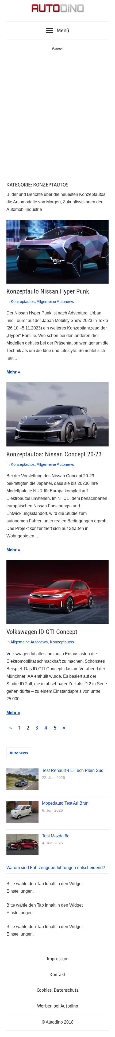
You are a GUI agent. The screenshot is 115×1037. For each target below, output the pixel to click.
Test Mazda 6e (56, 836)
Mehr (11, 372)
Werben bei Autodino (57, 1006)
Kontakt (57, 974)
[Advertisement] (57, 112)
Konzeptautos (23, 301)
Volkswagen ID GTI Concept (41, 632)
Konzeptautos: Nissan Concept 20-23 (54, 454)
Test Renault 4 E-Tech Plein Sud (72, 770)
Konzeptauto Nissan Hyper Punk (47, 291)
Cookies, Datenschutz (58, 990)
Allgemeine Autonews (55, 301)
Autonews (19, 753)
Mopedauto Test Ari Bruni (66, 803)
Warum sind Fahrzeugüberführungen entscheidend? (55, 867)
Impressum (57, 959)
